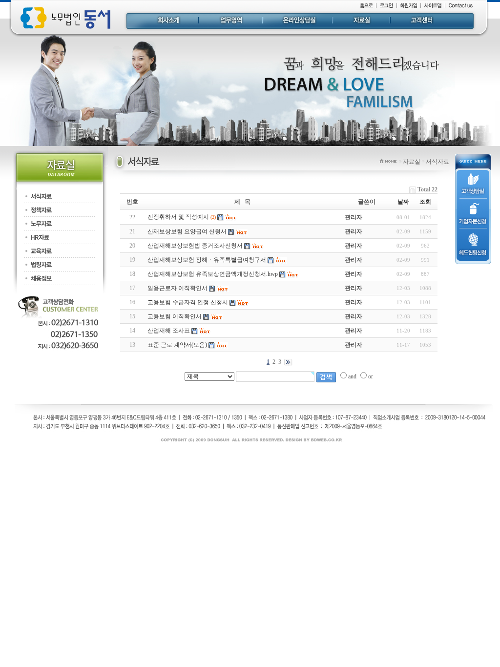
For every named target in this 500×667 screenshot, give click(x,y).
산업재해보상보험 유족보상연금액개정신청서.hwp (212, 274)
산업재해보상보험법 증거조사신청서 (195, 245)
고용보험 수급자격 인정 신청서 (187, 302)
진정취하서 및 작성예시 (178, 216)
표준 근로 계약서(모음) (177, 344)
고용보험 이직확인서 (174, 316)
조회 (425, 201)
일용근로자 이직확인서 (177, 288)
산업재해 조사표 (168, 330)
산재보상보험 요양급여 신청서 (187, 231)
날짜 (403, 201)
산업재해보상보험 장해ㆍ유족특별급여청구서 (206, 259)
